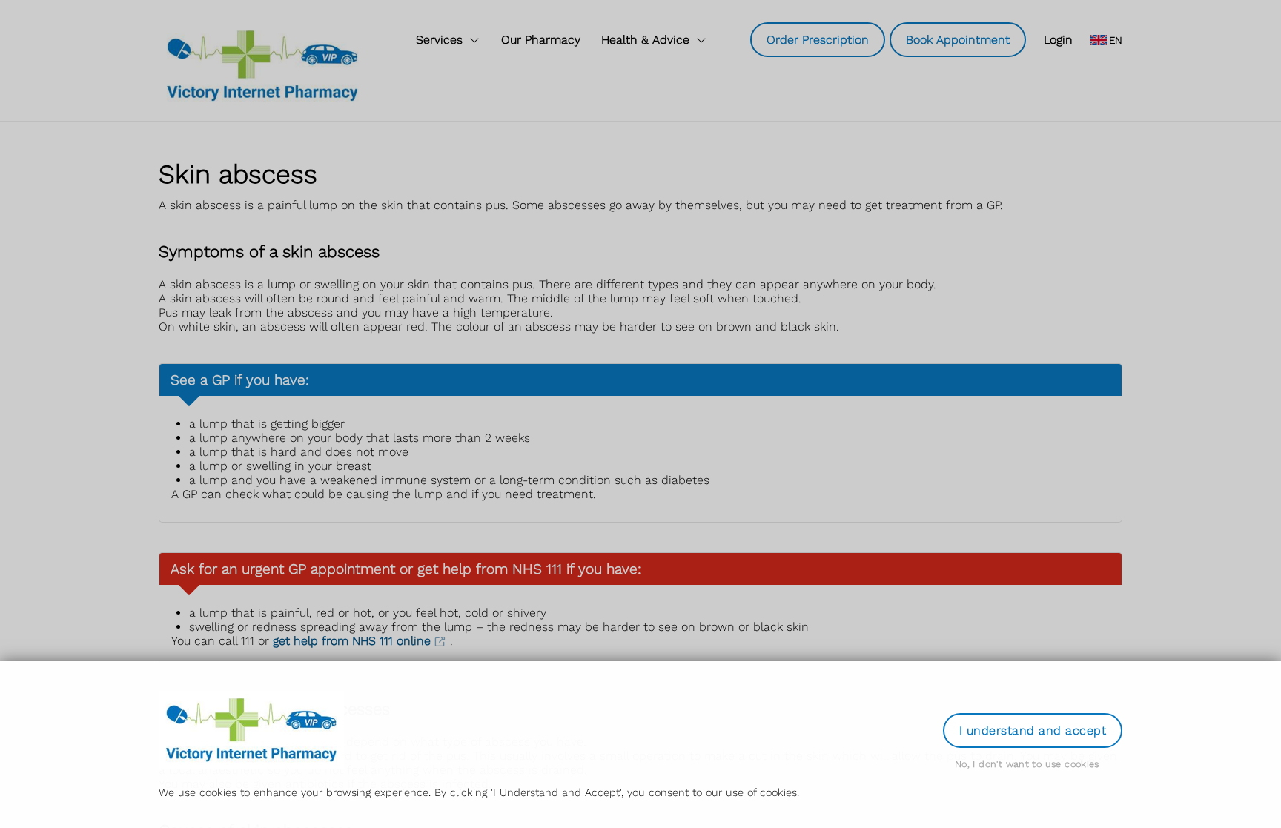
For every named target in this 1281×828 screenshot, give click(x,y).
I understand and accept (1032, 730)
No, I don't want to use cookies (1027, 763)
